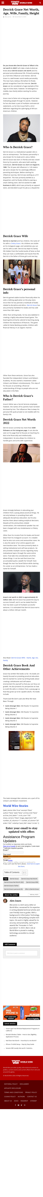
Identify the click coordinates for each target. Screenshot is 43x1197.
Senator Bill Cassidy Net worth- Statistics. (19, 1048)
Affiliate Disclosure (12, 1088)
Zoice (16, 1101)
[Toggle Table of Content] (23, 872)
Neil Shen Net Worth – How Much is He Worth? (21, 1041)
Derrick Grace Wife (32, 882)
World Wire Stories (16, 806)
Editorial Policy (11, 1084)
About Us (8, 1101)
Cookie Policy (10, 1096)
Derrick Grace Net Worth (29, 879)
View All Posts (34, 894)
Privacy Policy (31, 1092)
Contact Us (32, 1096)
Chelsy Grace (16, 243)
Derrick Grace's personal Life (13, 889)
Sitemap (33, 1101)
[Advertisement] (21, 42)
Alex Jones (8, 17)
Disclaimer (24, 1084)
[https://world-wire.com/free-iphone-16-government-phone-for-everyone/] (21, 1013)
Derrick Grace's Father (11, 886)
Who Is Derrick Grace (32, 889)
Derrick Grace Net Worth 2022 (14, 882)
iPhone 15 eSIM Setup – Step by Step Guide (20, 1044)
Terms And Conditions (13, 1092)
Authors (21, 1096)
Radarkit (24, 1101)
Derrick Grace (32, 305)
